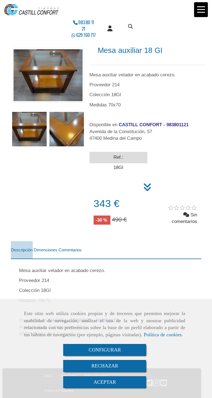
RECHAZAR (104, 366)
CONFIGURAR (105, 350)
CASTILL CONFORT (140, 124)
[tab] (22, 250)
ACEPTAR (105, 382)
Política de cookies (163, 334)
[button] (110, 28)
